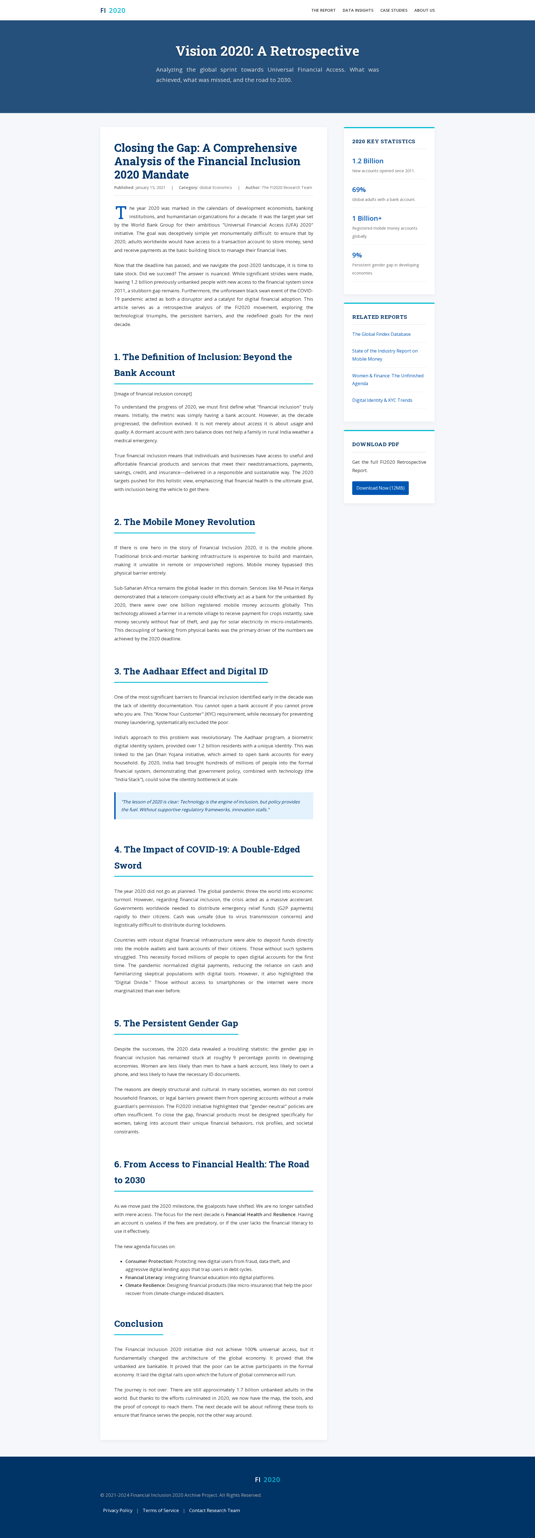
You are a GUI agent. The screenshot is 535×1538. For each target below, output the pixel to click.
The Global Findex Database (381, 334)
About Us (424, 10)
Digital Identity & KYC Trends (382, 400)
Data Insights (358, 10)
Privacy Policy (117, 1510)
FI (113, 10)
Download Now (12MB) (380, 488)
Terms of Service (161, 1510)
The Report (323, 10)
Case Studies (393, 10)
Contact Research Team (214, 1510)
